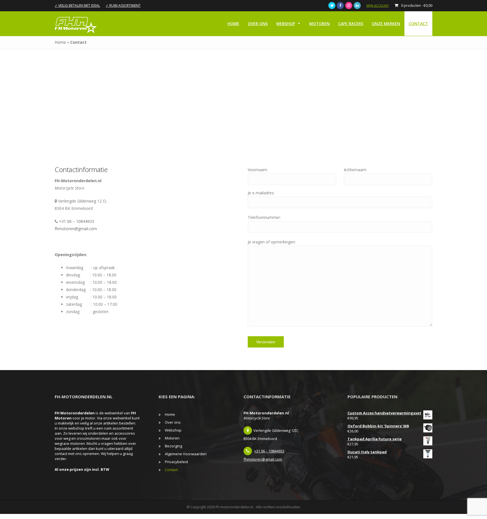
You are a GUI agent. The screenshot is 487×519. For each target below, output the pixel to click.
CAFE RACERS (350, 23)
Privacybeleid (176, 461)
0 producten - (416, 5)
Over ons (258, 23)
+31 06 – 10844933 (76, 221)
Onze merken (386, 23)
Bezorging (173, 445)
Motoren (319, 23)
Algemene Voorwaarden (186, 453)
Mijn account (377, 5)
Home (233, 23)
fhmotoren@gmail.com (76, 228)
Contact (418, 23)
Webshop (285, 23)
